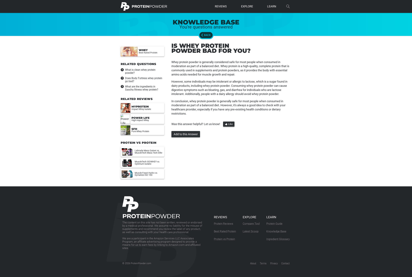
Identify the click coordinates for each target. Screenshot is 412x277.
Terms (263, 263)
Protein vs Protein (224, 239)
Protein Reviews (223, 223)
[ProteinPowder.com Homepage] (144, 6)
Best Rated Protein (225, 231)
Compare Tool (251, 223)
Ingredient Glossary (278, 239)
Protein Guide (274, 223)
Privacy (274, 263)
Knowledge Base (276, 231)
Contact (285, 263)
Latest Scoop (250, 231)
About (253, 263)
